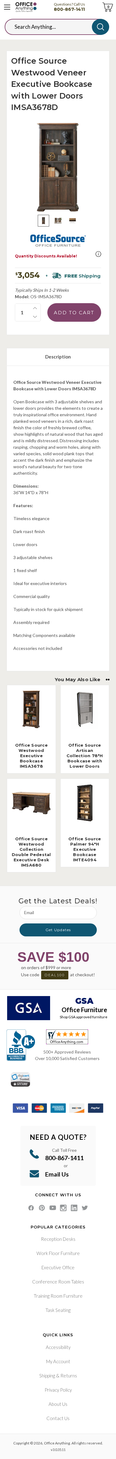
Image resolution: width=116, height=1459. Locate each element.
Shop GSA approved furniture (83, 1017)
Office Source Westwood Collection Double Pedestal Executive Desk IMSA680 (31, 851)
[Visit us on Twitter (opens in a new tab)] (85, 1208)
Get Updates (58, 929)
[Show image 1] (43, 220)
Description (58, 356)
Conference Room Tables (58, 1281)
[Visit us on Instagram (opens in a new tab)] (63, 1208)
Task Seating (58, 1310)
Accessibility (58, 1347)
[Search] (100, 27)
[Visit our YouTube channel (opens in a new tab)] (52, 1208)
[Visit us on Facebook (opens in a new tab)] (31, 1208)
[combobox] (53, 27)
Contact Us (58, 1418)
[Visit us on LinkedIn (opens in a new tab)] (74, 1208)
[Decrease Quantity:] (35, 316)
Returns (68, 1375)
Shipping (47, 1375)
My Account (58, 1361)
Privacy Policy (58, 1390)
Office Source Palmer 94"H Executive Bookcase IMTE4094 (84, 849)
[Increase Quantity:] (35, 308)
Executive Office (58, 1267)
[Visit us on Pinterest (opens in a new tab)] (42, 1208)
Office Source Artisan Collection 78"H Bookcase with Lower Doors (85, 756)
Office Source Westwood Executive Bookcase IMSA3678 (31, 756)
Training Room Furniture (58, 1296)
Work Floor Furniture (58, 1253)
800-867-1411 (69, 9)
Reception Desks (58, 1239)
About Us (58, 1404)
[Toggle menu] (7, 7)
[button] (98, 254)
